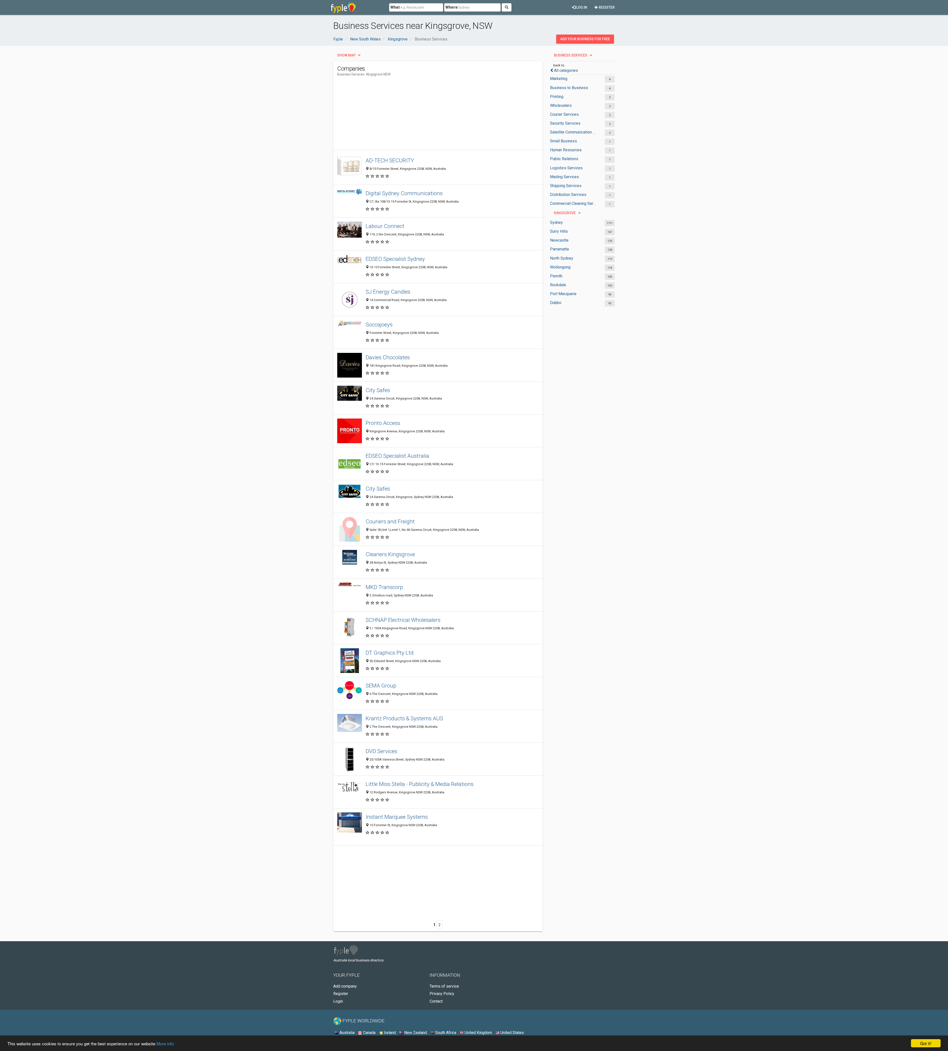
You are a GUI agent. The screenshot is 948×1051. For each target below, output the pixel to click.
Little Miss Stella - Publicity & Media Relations (420, 784)
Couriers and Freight (390, 521)
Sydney (556, 222)
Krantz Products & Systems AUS (404, 718)
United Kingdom (478, 1032)
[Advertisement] (427, 115)
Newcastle (559, 240)
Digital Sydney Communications (404, 193)
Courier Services (564, 114)
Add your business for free (585, 39)
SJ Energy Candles (388, 291)
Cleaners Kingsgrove (390, 554)
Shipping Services (565, 185)
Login (338, 1001)
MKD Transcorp (384, 587)
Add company (345, 986)
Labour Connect (385, 226)
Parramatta (559, 249)
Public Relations (564, 158)
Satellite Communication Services (573, 132)
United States (511, 1032)
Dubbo (555, 302)
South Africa (445, 1032)
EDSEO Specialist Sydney (395, 259)
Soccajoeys (379, 324)
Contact (436, 1001)
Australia (346, 1032)
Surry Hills (559, 231)
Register (606, 7)
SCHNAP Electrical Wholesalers (403, 620)
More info (165, 1043)
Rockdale (558, 285)
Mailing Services (564, 176)
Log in (581, 7)
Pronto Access (383, 423)
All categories (566, 70)
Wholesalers (561, 105)
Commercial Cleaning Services (573, 203)
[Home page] (343, 7)
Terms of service (444, 986)
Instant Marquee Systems (397, 817)
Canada (368, 1032)
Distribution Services (568, 194)
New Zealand (415, 1032)
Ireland (389, 1032)
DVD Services (381, 751)
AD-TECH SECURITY (390, 160)
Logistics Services (566, 168)
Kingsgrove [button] (565, 213)
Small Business (563, 141)
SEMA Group (381, 685)
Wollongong (560, 267)
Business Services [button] (570, 55)
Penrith (556, 276)
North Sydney (561, 258)
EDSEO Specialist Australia (397, 456)
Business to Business (569, 87)
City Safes (378, 390)
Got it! (925, 1043)
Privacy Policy (442, 993)
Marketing (558, 78)
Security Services (565, 123)
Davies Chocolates (388, 357)
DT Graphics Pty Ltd (390, 653)
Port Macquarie (563, 293)
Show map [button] (346, 55)
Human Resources (566, 150)
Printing (556, 96)
